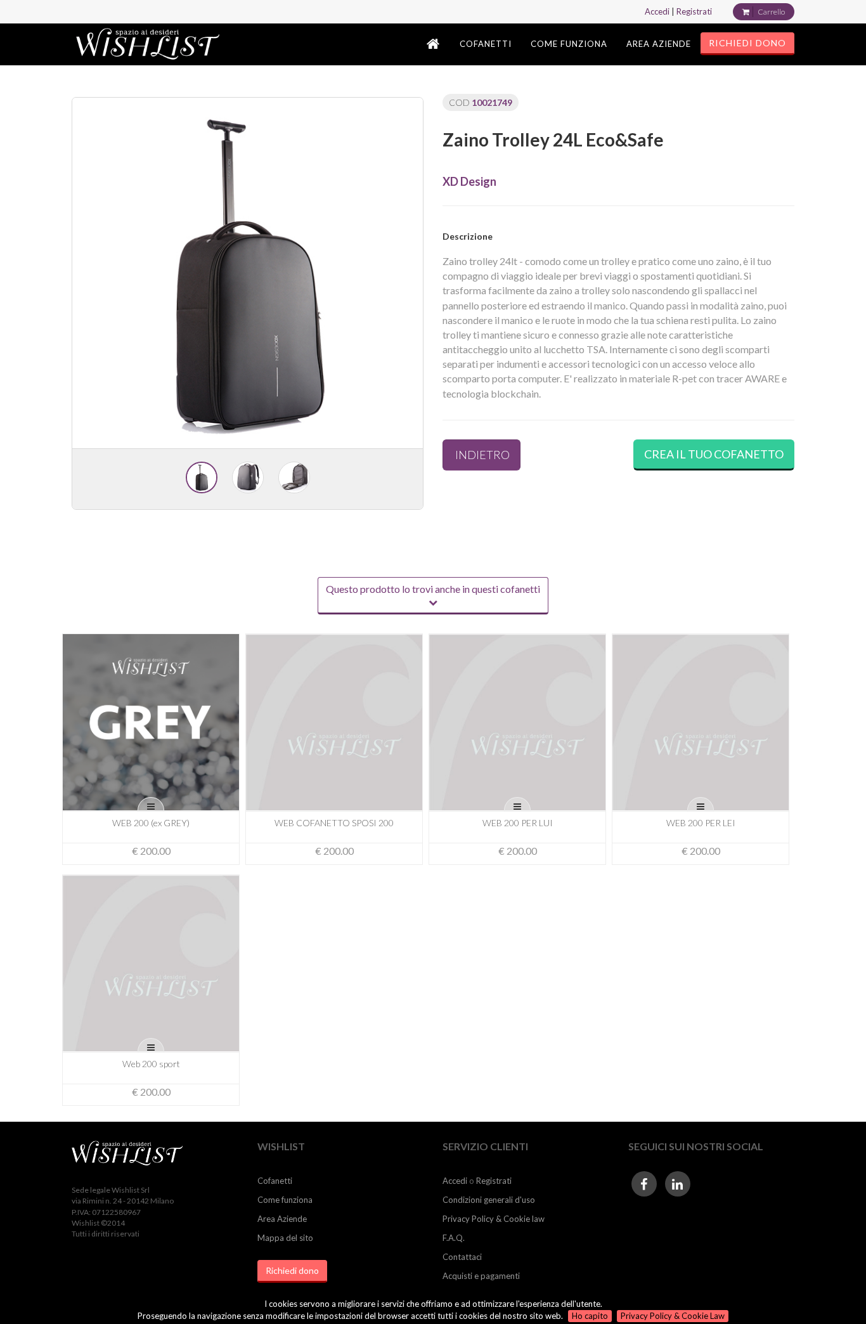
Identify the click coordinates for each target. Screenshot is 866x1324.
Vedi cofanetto (155, 731)
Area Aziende (282, 1219)
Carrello (771, 11)
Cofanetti (274, 1181)
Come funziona (285, 1200)
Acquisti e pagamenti (481, 1276)
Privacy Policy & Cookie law (494, 1219)
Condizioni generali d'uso (489, 1200)
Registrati (694, 11)
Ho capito (590, 1316)
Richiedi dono (292, 1270)
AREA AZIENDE (658, 44)
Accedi (657, 11)
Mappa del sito (285, 1238)
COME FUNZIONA (569, 44)
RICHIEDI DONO (747, 42)
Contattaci (462, 1257)
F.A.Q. (454, 1238)
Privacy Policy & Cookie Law (673, 1316)
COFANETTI (486, 44)
